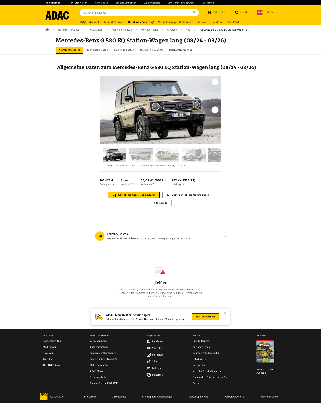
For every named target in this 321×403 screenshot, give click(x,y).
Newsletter (199, 365)
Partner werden (201, 347)
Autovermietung (99, 347)
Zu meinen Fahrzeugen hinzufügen (190, 194)
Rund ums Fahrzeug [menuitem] (141, 22)
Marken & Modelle (122, 29)
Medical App (50, 347)
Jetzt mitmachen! (205, 316)
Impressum (90, 396)
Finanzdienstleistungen (103, 353)
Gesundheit (208, 2)
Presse (196, 383)
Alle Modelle (160, 203)
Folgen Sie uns (153, 335)
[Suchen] (194, 12)
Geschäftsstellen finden (206, 353)
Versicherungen (98, 341)
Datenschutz (119, 396)
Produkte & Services (99, 335)
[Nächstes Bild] (215, 109)
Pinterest (157, 374)
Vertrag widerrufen (234, 396)
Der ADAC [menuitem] (233, 22)
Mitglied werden (79, 2)
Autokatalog (95, 29)
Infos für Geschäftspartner (207, 371)
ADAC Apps (48, 335)
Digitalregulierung (198, 396)
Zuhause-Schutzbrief (126, 2)
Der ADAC (197, 335)
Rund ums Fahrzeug (68, 29)
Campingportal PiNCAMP (104, 383)
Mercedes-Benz (149, 29)
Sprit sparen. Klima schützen (181, 2)
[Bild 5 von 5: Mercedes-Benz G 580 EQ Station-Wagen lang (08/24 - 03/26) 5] (220, 155)
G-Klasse (172, 29)
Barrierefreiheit (269, 396)
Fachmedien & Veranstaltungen (210, 377)
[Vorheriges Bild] (106, 109)
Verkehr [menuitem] (218, 22)
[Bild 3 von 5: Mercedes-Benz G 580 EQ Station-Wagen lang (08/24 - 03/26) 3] (167, 155)
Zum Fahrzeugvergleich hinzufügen (136, 194)
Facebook (157, 341)
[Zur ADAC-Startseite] (57, 15)
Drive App (48, 353)
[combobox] (139, 12)
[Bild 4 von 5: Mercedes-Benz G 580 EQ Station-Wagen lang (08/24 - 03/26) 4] (194, 155)
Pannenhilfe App (52, 341)
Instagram (158, 354)
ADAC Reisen (101, 2)
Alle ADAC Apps (51, 365)
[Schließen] (225, 313)
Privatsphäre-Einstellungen (157, 396)
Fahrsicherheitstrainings (103, 359)
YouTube (157, 348)
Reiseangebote (98, 377)
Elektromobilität (152, 2)
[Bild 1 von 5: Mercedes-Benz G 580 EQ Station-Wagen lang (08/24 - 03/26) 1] (114, 155)
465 (188, 29)
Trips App (48, 359)
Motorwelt (261, 335)
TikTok (156, 361)
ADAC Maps (96, 371)
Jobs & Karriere (201, 341)
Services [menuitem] (202, 22)
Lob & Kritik (199, 359)
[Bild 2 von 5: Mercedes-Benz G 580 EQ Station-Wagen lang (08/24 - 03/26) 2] (141, 155)
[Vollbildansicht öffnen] (215, 81)
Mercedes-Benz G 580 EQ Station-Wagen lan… (225, 29)
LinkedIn (157, 368)
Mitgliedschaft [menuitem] (89, 22)
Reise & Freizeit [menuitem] (113, 22)
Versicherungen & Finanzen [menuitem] (175, 22)
